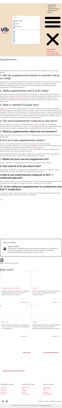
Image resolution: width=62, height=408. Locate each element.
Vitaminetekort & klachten (54, 55)
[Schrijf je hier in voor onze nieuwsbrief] (4, 368)
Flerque (49, 405)
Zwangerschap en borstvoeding (11, 288)
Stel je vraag (26, 352)
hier (26, 355)
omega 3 (57, 82)
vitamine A (40, 147)
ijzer (33, 149)
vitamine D (20, 98)
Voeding (35, 322)
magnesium (34, 126)
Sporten (35, 288)
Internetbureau (44, 405)
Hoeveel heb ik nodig (53, 8)
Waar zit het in (51, 7)
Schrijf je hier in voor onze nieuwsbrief (13, 371)
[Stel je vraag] (24, 349)
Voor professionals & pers (50, 352)
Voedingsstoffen (52, 5)
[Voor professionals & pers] (44, 349)
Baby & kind (5, 322)
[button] (52, 30)
